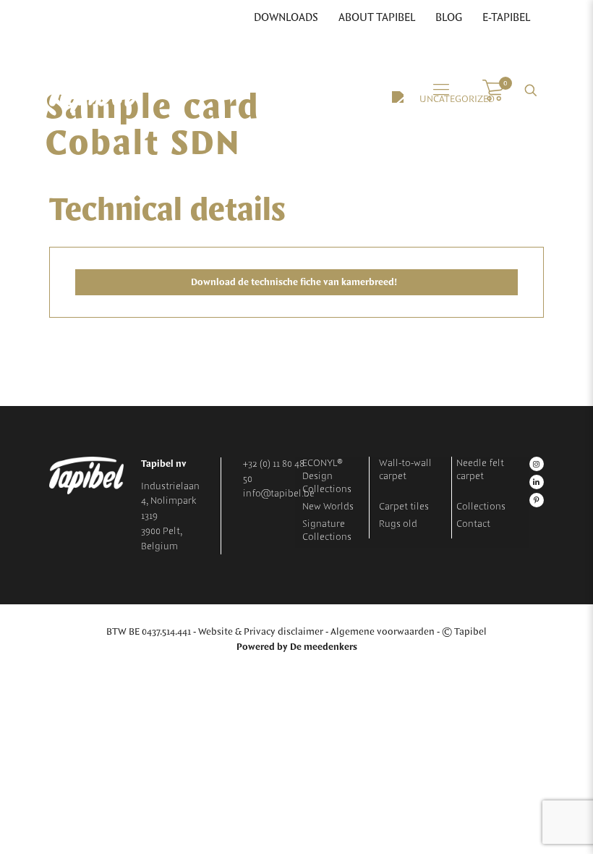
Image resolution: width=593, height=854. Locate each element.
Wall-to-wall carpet (405, 470)
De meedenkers (323, 647)
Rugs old (398, 523)
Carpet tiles (404, 506)
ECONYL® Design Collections (326, 476)
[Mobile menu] (441, 90)
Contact (473, 523)
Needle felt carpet (480, 470)
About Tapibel (376, 18)
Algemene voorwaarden (382, 631)
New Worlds (328, 506)
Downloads (286, 18)
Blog (448, 18)
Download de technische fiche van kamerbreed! (295, 282)
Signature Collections (326, 530)
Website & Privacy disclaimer (260, 631)
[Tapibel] (92, 90)
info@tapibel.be (279, 493)
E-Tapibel (506, 18)
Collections (480, 506)
